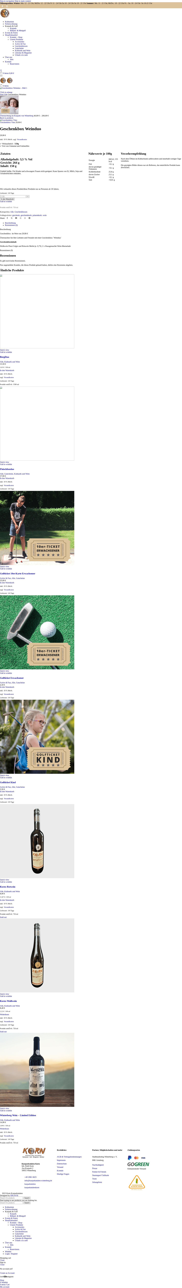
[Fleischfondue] (37, 460)
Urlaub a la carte (21, 55)
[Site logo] (5, 17)
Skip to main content (23, 1)
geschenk (16, 215)
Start (2, 94)
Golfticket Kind (8, 782)
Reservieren (14, 64)
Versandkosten (22, 139)
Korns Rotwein (7, 886)
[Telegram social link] (29, 218)
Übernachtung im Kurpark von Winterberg (17, 116)
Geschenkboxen (21, 46)
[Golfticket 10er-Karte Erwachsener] (37, 564)
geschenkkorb (26, 215)
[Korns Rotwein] (37, 877)
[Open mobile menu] (1, 76)
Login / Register (11, 1254)
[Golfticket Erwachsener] (37, 669)
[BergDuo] (37, 348)
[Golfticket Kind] (37, 773)
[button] (7, 370)
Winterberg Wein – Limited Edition (18, 1115)
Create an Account (7, 1273)
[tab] (10, 223)
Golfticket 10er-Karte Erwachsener (17, 573)
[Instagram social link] (7, 6)
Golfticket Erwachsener (12, 678)
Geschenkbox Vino (8, 122)
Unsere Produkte (16, 39)
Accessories (19, 42)
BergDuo (4, 357)
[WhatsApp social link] (20, 218)
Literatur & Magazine (23, 53)
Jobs (11, 59)
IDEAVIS (14, 1195)
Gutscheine (19, 48)
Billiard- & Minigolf (18, 30)
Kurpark (13, 28)
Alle (6, 94)
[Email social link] (16, 218)
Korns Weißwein (8, 1001)
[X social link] (11, 218)
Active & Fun (20, 44)
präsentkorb (37, 215)
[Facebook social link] (2, 6)
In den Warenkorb (7, 199)
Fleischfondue (7, 469)
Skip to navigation (7, 1)
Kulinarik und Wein (22, 50)
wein (45, 215)
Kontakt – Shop (16, 37)
